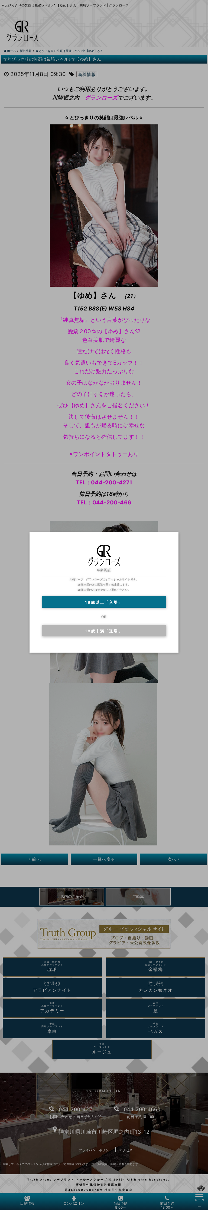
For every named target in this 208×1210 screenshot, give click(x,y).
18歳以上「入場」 (104, 602)
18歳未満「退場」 (104, 631)
